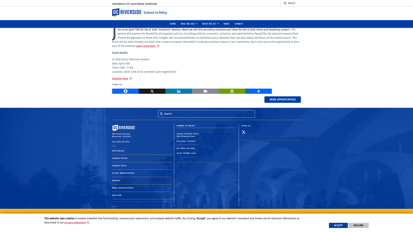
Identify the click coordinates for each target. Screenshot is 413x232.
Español (116, 180)
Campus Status (120, 158)
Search (291, 3)
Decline (358, 225)
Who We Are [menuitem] (188, 24)
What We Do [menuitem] (209, 24)
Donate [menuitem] (239, 24)
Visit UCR (116, 195)
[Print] (232, 91)
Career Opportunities (123, 173)
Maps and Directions (122, 188)
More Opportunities (283, 99)
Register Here (120, 78)
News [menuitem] (227, 24)
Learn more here (146, 46)
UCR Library (118, 151)
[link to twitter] (245, 133)
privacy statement (75, 222)
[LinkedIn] (178, 91)
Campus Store (119, 165)
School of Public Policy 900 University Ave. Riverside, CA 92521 (188, 137)
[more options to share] (258, 91)
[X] (152, 91)
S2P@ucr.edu (189, 153)
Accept (338, 225)
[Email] (205, 91)
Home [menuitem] (173, 24)
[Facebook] (125, 91)
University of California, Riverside (134, 3)
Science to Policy (155, 13)
